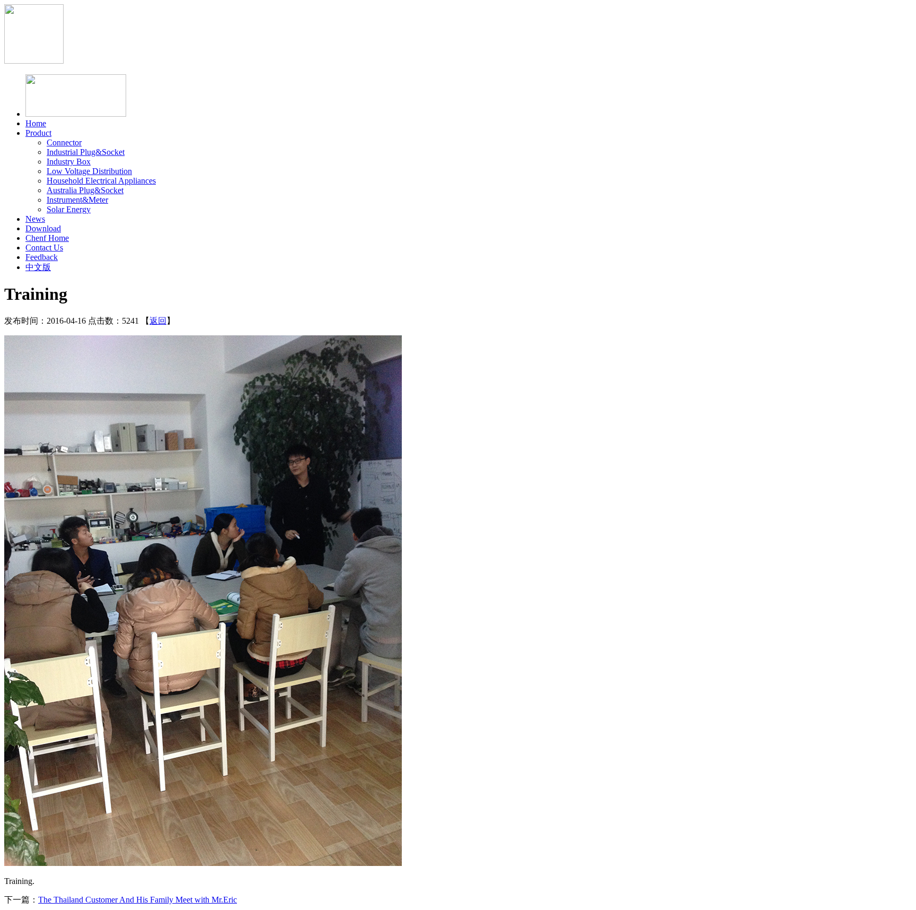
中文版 (38, 267)
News (35, 218)
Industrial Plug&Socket (86, 152)
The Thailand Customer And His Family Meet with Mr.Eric (137, 899)
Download (43, 228)
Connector (64, 142)
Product (38, 132)
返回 (157, 320)
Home (35, 123)
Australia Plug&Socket (85, 190)
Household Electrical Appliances (101, 180)
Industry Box (69, 161)
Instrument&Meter (77, 199)
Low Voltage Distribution (89, 171)
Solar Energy (69, 209)
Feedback (41, 257)
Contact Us (44, 247)
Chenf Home (47, 237)
